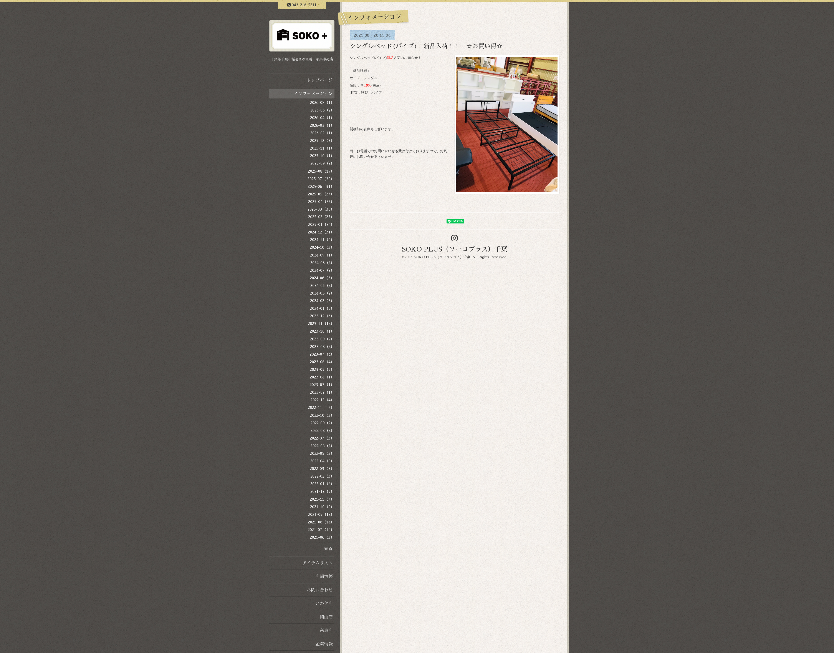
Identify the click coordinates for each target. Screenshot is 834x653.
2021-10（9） (322, 507)
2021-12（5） (322, 491)
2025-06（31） (321, 186)
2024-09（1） (322, 255)
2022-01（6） (322, 484)
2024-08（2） (322, 263)
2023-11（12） (321, 324)
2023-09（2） (322, 339)
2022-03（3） (322, 469)
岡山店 (326, 617)
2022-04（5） (322, 461)
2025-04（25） (321, 202)
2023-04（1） (322, 377)
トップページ (320, 80)
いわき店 (324, 603)
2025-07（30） (321, 179)
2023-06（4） (322, 362)
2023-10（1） (322, 331)
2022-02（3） (322, 476)
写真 (328, 549)
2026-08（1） (322, 103)
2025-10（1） (322, 156)
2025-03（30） (321, 209)
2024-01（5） (322, 308)
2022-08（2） (322, 431)
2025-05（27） (321, 194)
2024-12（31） (321, 232)
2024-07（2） (322, 270)
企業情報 (324, 644)
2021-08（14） (321, 522)
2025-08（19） (321, 171)
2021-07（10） (321, 530)
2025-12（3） (322, 141)
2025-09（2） (322, 163)
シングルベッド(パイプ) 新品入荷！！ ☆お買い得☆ (426, 46)
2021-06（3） (322, 537)
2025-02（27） (321, 217)
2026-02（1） (322, 133)
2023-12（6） (322, 316)
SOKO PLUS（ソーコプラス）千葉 (454, 249)
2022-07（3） (322, 438)
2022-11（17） (321, 408)
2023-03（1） (322, 385)
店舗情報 (324, 576)
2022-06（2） (322, 446)
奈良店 (326, 630)
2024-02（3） (322, 301)
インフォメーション (313, 94)
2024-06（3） (322, 278)
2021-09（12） (321, 514)
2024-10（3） (322, 247)
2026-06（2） (322, 110)
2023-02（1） (322, 392)
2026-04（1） (322, 118)
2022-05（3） (322, 453)
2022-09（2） (322, 423)
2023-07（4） (322, 354)
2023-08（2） (322, 347)
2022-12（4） (322, 400)
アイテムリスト (317, 563)
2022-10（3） (322, 415)
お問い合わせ (320, 590)
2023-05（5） (322, 369)
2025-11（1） (322, 148)
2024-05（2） (322, 286)
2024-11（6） (322, 240)
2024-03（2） (322, 293)
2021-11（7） (322, 499)
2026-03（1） (322, 125)
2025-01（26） (321, 225)
